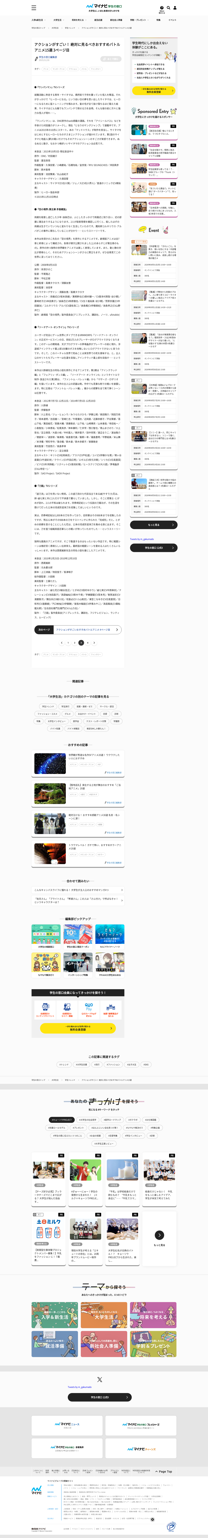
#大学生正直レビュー (104, 1144)
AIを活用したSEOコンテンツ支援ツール (78, 1504)
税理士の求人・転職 (71, 1511)
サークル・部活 (107, 707)
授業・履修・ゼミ (85, 707)
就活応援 (98, 20)
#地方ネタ (93, 794)
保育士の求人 (149, 1511)
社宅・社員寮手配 (128, 1518)
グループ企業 (106, 1529)
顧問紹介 (84, 1511)
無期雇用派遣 (161, 1511)
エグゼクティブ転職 (138, 1509)
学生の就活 (67, 1485)
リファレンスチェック (145, 1518)
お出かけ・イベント (87, 714)
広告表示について (76, 1471)
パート (66, 1488)
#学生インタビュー (133, 1136)
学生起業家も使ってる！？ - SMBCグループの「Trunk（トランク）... (161, 172)
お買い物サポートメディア (141, 1502)
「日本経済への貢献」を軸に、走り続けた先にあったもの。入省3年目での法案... (162, 211)
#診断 (152, 1136)
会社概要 (66, 1529)
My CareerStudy (93, 1502)
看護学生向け (94, 1485)
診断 (116, 714)
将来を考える (78, 20)
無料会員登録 (78, 1028)
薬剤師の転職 (94, 1511)
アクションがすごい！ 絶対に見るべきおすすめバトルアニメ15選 (107, 28)
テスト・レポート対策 (96, 721)
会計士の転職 (152, 1509)
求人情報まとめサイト (71, 1496)
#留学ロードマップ (112, 1120)
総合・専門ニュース (89, 1496)
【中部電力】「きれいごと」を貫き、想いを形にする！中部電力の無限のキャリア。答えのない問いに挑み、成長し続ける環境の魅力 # (162, 252)
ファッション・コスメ (47, 714)
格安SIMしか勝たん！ (96, 729)
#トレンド (64, 1065)
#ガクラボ (133, 1120)
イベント (172, 20)
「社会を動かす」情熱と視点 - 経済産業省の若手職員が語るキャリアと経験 (162, 153)
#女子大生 (131, 1065)
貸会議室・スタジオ (112, 1518)
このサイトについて (38, 1471)
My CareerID (105, 1502)
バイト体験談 (73, 729)
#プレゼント (78, 1128)
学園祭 (116, 721)
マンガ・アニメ (59, 69)
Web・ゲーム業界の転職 (81, 1509)
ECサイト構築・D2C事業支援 (74, 1502)
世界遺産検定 (117, 1499)
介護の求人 (67, 1514)
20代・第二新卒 (98, 1509)
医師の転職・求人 (135, 1511)
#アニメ (73, 764)
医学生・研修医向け (109, 1485)
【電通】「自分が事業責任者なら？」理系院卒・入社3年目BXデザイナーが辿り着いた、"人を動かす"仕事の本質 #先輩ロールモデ (162, 340)
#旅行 (83, 794)
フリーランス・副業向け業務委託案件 (130, 1488)
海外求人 (135, 1485)
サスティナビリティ (87, 1529)
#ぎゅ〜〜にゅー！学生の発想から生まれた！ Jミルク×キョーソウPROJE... (84, 1194)
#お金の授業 (95, 1136)
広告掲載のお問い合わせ (102, 1471)
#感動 (100, 824)
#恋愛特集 (112, 1136)
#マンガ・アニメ (87, 764)
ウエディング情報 (103, 1499)
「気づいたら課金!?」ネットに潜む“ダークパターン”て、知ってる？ (162, 191)
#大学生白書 (81, 1065)
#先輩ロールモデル (56, 1128)
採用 (97, 1529)
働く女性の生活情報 (71, 1499)
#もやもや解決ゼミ (134, 1128)
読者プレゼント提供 (88, 1471)
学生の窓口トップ (38, 28)
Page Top (165, 1471)
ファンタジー (96, 69)
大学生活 (57, 20)
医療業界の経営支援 (81, 1514)
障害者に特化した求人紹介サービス (102, 1488)
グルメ (68, 714)
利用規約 (47, 1471)
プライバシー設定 (114, 1471)
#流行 (96, 1065)
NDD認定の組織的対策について (141, 1471)
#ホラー (101, 854)
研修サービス (68, 1518)
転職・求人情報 (124, 1485)
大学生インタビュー (57, 721)
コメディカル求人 (120, 1511)
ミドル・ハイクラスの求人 (150, 1485)
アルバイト (167, 1485)
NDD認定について (126, 1471)
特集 (158, 20)
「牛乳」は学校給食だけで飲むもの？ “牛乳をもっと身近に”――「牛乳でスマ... (122, 1194)
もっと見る (153, 525)
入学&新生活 (37, 20)
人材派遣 (67, 1509)
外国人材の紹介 (96, 1514)
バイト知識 (55, 729)
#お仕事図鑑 (150, 1120)
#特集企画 (155, 1128)
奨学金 (76, 721)
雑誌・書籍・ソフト (88, 1499)
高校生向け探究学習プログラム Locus (92, 1492)
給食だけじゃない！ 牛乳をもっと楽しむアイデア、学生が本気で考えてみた (158, 1194)
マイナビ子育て (147, 1499)
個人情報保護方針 (118, 1529)
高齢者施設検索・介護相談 (104, 1504)
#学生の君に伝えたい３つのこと (67, 1136)
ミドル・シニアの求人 (79, 1488)
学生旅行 (65, 707)
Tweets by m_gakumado (142, 539)
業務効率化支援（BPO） (84, 1518)
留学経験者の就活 (80, 1485)
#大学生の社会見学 (87, 1120)
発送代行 (99, 1518)
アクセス (75, 1529)
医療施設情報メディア (121, 1502)
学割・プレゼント (138, 20)
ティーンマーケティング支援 (138, 1496)
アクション (73, 69)
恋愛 (105, 714)
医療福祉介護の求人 (154, 1488)
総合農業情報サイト (132, 1499)
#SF (99, 764)
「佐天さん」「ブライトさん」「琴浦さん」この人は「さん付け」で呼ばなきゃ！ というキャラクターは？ (76, 900)
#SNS (146, 1065)
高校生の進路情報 (70, 1492)
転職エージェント (122, 1509)
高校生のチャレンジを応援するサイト (112, 1496)
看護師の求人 (106, 1511)
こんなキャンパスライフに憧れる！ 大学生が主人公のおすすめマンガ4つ (71, 890)
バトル (84, 69)
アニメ (45, 69)
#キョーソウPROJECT (62, 1120)
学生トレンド (70, 28)
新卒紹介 (110, 1509)
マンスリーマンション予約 (162, 1502)
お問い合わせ (66, 1471)
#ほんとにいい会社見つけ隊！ (105, 1128)
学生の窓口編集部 (48, 57)
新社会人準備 (116, 20)
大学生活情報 (156, 1496)
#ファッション (113, 1065)
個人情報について (56, 1471)
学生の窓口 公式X (154, 548)
